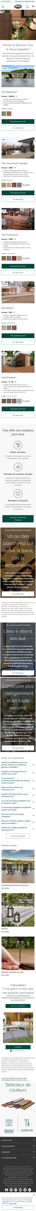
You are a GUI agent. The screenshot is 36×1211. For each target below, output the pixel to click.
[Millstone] (9, 327)
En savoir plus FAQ (18, 836)
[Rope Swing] (19, 258)
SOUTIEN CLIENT (6, 1140)
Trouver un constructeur (25, 1)
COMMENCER (5, 1152)
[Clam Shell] (9, 401)
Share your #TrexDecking (18, 1006)
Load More (14, 1047)
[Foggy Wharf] (19, 401)
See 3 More (26, 185)
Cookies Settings (18, 1207)
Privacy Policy (13, 1204)
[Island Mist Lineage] (19, 185)
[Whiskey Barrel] (14, 327)
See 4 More (26, 401)
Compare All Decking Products (18, 518)
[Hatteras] (14, 185)
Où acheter (5, 1)
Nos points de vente (18, 121)
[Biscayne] (4, 185)
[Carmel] (9, 185)
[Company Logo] (18, 6)
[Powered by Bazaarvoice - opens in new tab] (17, 1051)
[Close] (34, 1195)
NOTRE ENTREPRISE (7, 1146)
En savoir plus (18, 128)
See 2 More (26, 258)
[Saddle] (14, 401)
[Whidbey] (4, 113)
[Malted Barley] (4, 327)
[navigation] (18, 5)
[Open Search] (27, 6)
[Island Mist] (9, 258)
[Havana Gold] (4, 258)
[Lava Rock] (14, 258)
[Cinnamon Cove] (4, 401)
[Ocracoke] (9, 113)
